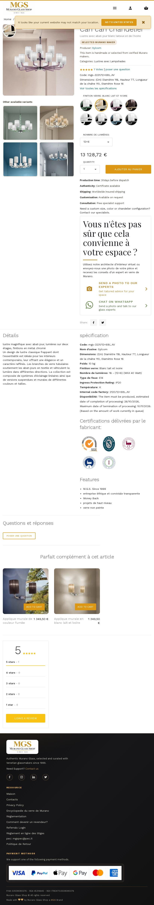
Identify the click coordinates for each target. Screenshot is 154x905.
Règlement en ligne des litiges (25, 833)
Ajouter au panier (128, 169)
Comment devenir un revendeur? (27, 821)
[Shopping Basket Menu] (146, 8)
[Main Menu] (115, 8)
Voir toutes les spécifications (98, 88)
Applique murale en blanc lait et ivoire (68, 621)
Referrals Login (16, 827)
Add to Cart (34, 607)
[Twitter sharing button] (102, 322)
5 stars (12, 661)
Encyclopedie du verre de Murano (27, 810)
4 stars (13, 672)
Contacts (12, 799)
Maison (10, 793)
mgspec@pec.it (22, 838)
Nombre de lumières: (96, 134)
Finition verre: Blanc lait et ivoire (105, 96)
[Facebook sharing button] (93, 322)
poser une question (118, 69)
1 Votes (98, 69)
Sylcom (96, 48)
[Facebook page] (9, 777)
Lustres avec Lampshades (109, 61)
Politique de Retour (18, 843)
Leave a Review (25, 718)
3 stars (13, 683)
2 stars (13, 694)
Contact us (31, 768)
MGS (53, 900)
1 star (12, 704)
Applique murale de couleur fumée (17, 621)
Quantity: (89, 162)
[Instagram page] (21, 777)
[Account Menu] (130, 8)
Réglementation (16, 816)
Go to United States (119, 22)
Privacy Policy (15, 805)
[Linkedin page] (33, 777)
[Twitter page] (45, 777)
